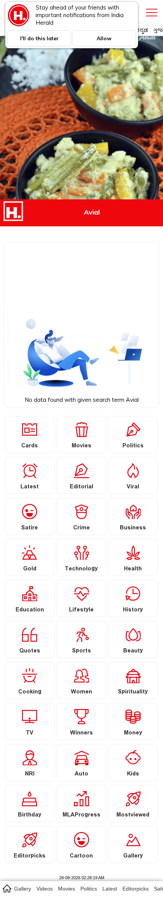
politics (88, 889)
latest (109, 889)
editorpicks (135, 889)
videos (44, 889)
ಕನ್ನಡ (142, 30)
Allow (104, 38)
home (6, 888)
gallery (22, 889)
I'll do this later (39, 38)
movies (66, 889)
